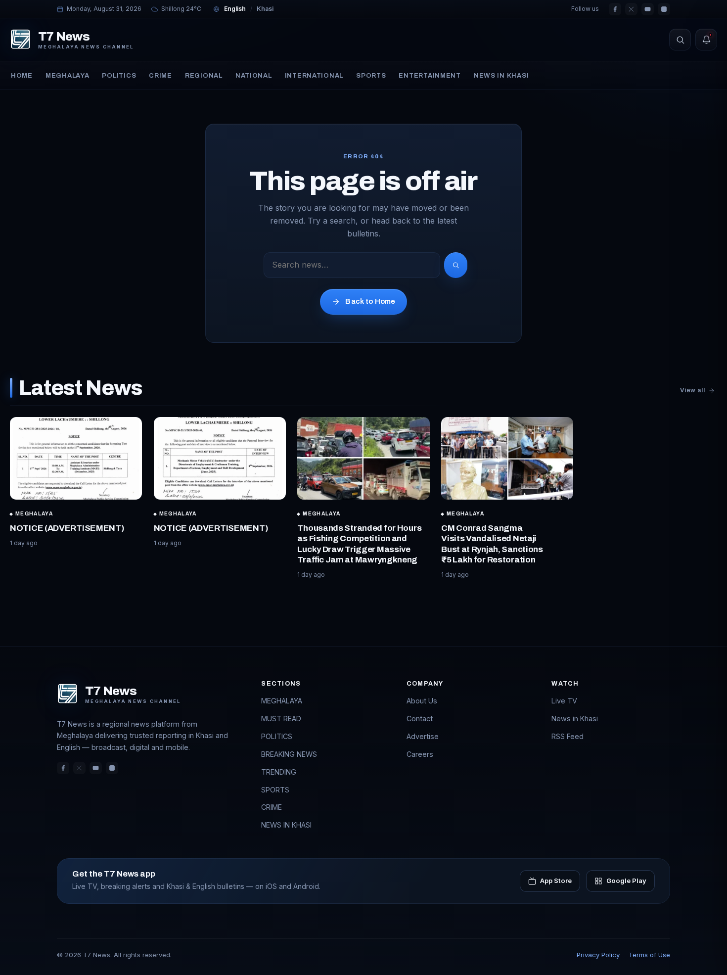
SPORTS (371, 75)
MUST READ (281, 718)
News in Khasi (574, 718)
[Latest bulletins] (706, 39)
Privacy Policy (598, 955)
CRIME (160, 75)
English (235, 8)
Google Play (626, 880)
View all (692, 390)
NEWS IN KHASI (501, 75)
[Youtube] (647, 9)
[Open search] (680, 39)
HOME (22, 75)
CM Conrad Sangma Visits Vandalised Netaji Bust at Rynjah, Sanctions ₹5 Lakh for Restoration (492, 543)
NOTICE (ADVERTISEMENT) (67, 528)
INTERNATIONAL (314, 75)
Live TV (564, 700)
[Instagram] (664, 9)
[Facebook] (615, 9)
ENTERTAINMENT (429, 75)
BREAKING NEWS (289, 754)
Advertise (423, 736)
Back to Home (370, 301)
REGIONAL (204, 75)
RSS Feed (567, 736)
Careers (420, 754)
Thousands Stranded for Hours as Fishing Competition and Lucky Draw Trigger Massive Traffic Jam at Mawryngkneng (359, 543)
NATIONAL (253, 75)
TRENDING (278, 772)
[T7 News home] (20, 39)
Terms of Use (649, 955)
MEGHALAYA (67, 75)
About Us (422, 700)
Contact (420, 718)
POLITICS (119, 75)
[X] (631, 9)
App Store (556, 880)
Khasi (265, 8)
